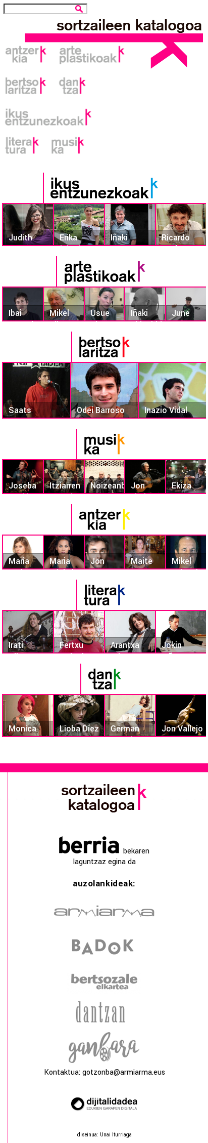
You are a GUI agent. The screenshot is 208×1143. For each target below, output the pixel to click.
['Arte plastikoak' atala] (104, 284)
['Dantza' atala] (104, 691)
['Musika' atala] (104, 457)
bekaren (134, 851)
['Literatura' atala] (104, 607)
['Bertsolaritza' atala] (104, 359)
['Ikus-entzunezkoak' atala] (104, 200)
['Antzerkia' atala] (103, 532)
